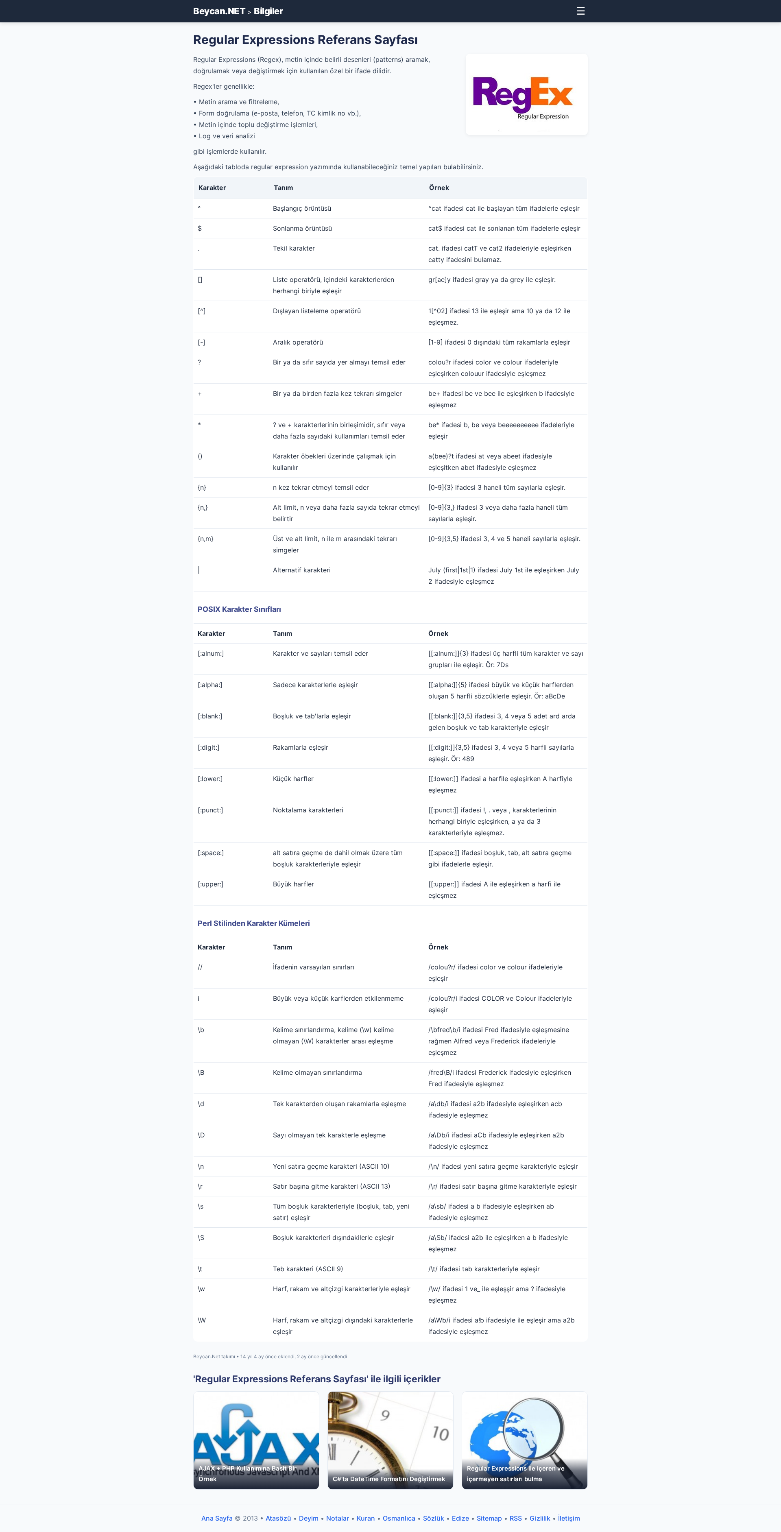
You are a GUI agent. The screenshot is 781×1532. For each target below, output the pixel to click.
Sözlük (433, 1518)
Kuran (366, 1518)
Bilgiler (268, 11)
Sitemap (489, 1518)
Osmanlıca (399, 1518)
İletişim (569, 1518)
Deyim (309, 1518)
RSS (516, 1518)
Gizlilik (540, 1518)
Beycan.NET (219, 11)
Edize (460, 1518)
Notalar (337, 1518)
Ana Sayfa (217, 1518)
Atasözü (278, 1518)
